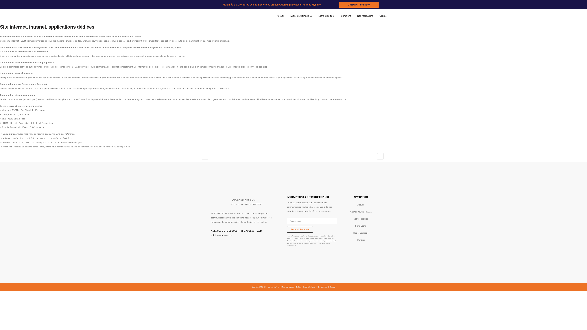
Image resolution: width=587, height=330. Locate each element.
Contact (383, 16)
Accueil (280, 16)
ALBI (259, 231)
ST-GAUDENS (247, 231)
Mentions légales (287, 287)
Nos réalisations (365, 16)
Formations (345, 16)
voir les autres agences (222, 235)
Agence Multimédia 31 (301, 16)
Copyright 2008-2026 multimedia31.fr (265, 287)
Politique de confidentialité (305, 287)
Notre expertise (326, 16)
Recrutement (322, 287)
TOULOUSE (231, 231)
